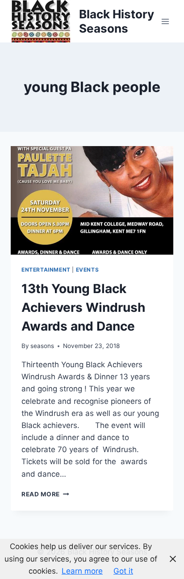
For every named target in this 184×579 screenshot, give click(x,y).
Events (87, 269)
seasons (42, 345)
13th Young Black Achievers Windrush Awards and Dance (83, 307)
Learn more (82, 570)
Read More (45, 494)
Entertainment (46, 269)
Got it (123, 570)
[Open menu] (165, 21)
